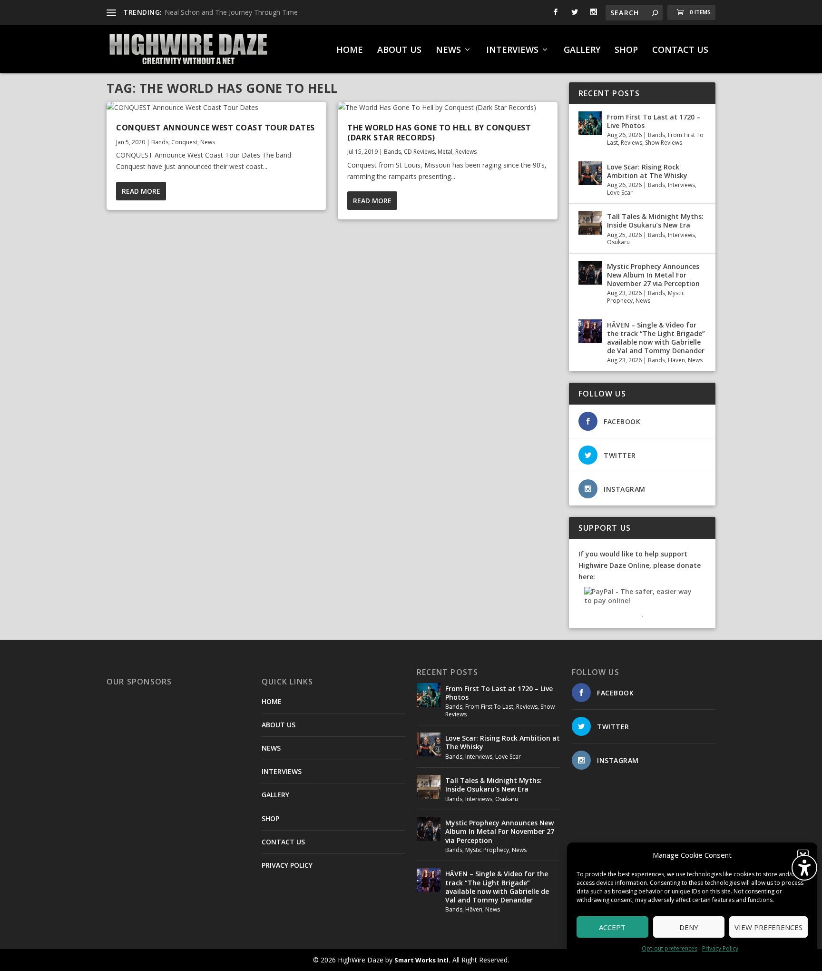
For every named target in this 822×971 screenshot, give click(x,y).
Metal (445, 152)
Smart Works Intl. (422, 960)
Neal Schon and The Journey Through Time (231, 12)
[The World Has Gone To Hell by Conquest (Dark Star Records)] (448, 107)
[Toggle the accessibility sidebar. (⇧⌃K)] (804, 868)
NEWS (448, 50)
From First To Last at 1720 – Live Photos (653, 121)
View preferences (768, 927)
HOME (349, 50)
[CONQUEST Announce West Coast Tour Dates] (216, 107)
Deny (688, 927)
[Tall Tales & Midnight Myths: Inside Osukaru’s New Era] (590, 223)
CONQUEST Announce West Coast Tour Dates (215, 127)
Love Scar (620, 192)
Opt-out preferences (669, 948)
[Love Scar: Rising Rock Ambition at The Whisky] (590, 173)
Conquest (184, 142)
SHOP (626, 50)
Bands (159, 142)
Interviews (681, 185)
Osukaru (618, 242)
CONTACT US (680, 50)
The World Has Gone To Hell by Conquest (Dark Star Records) (439, 132)
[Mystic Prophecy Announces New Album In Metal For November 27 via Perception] (590, 273)
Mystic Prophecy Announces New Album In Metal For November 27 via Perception (653, 275)
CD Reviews (419, 152)
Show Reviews (663, 143)
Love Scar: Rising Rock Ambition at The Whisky (647, 171)
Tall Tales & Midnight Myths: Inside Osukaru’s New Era (655, 220)
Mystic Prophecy (487, 850)
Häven (676, 360)
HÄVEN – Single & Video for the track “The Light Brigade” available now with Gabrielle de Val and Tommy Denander (656, 338)
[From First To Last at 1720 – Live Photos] (590, 123)
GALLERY (582, 50)
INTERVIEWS (512, 50)
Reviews (466, 152)
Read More (141, 191)
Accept (612, 927)
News (207, 142)
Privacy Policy (720, 948)
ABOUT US (399, 50)
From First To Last (489, 707)
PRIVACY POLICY (287, 865)
